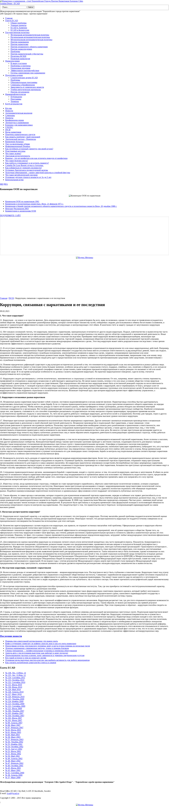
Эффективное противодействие (25, 70)
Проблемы (15, 51)
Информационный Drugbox (17, 146)
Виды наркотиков (13, 132)
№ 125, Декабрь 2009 (14, 699)
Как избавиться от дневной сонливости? (23, 168)
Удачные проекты (18, 25)
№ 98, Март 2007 (12, 725)
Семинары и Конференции (23, 85)
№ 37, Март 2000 (12, 777)
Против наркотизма (19, 44)
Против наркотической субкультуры (27, 54)
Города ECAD (11, 20)
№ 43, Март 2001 (12, 770)
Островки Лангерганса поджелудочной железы (26, 170)
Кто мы (8, 108)
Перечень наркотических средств (20, 134)
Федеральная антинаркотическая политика (30, 35)
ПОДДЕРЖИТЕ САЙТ (10, 215)
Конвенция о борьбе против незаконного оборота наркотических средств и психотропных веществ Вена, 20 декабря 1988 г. (61, 206)
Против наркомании (20, 42)
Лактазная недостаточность (17, 156)
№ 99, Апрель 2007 (13, 723)
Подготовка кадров (14, 75)
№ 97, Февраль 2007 (14, 727)
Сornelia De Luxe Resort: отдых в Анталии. (24, 165)
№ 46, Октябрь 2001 (14, 766)
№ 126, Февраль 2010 (14, 697)
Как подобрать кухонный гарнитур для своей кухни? (29, 149)
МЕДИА (4, 184)
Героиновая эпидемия (20, 68)
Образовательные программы (24, 82)
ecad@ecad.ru (13, 793)
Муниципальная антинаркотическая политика (31, 39)
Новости (9, 111)
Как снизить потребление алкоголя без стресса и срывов (30, 662)
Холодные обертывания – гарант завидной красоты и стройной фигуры (37, 172)
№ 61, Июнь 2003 (13, 732)
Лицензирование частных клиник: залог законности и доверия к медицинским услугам (44, 655)
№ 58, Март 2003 (12, 737)
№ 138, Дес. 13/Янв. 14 (15, 673)
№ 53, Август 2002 (13, 749)
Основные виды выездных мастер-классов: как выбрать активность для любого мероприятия (47, 660)
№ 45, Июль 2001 (13, 768)
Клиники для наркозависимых (19, 125)
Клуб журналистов (13, 104)
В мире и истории (19, 63)
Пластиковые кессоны (15, 151)
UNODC (9, 127)
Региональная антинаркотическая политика (30, 37)
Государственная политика (17, 32)
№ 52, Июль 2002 (13, 751)
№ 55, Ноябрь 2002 (13, 744)
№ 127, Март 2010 (13, 694)
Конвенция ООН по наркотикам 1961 (22, 201)
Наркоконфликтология (15, 94)
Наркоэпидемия (12, 61)
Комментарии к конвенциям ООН (20, 211)
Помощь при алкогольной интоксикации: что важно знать (31, 641)
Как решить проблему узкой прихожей (22, 137)
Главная (8, 18)
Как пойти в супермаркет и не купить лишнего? (27, 163)
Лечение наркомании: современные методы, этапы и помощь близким (37, 648)
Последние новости (11, 636)
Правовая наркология (20, 58)
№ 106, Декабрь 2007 (14, 711)
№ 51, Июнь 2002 (13, 754)
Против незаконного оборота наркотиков (29, 47)
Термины (15, 101)
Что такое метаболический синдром (21, 175)
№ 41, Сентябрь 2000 (14, 773)
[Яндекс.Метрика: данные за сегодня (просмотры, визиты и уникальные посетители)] (84, 257)
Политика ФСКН (18, 56)
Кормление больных (14, 141)
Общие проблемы (19, 23)
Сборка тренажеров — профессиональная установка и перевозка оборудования (41, 651)
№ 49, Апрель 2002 (13, 758)
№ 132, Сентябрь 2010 (15, 682)
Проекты (9, 118)
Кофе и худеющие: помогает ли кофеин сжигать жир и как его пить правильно (40, 643)
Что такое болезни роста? (16, 161)
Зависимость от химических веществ (27, 87)
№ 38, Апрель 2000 (13, 775)
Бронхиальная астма (14, 180)
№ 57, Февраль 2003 (14, 739)
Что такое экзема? (13, 153)
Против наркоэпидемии (21, 49)
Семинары (10, 115)
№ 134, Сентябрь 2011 (15, 677)
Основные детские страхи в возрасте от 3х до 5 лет (28, 177)
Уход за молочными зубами (17, 144)
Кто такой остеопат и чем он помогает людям (25, 658)
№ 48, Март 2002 (12, 761)
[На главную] (42, 3)
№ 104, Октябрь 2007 (14, 716)
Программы (16, 99)
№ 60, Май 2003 (12, 735)
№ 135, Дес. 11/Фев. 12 (15, 675)
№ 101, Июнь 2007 (13, 720)
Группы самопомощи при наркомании (28, 73)
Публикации (16, 97)
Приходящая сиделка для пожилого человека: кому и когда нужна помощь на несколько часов (47, 646)
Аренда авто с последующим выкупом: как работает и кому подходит (36, 653)
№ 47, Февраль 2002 (14, 763)
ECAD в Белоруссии (20, 30)
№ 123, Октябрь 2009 (14, 704)
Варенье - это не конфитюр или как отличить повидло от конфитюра (36, 158)
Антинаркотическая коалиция (18, 113)
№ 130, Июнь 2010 (13, 687)
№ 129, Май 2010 (13, 689)
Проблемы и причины (21, 66)
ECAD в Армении (19, 28)
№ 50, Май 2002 (12, 756)
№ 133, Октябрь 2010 (14, 680)
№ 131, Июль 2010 (13, 685)
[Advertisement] (80, 235)
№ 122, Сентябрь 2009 (15, 706)
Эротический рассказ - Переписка (20, 139)
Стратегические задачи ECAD (24, 78)
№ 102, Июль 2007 (13, 718)
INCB (7, 130)
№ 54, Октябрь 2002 (14, 746)
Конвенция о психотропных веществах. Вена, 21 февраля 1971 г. (34, 204)
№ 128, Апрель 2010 (14, 692)
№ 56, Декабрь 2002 (14, 742)
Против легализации (20, 92)
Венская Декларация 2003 (17, 208)
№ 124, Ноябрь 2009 (14, 701)
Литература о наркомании (17, 122)
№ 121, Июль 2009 (13, 708)
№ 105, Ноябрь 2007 (14, 713)
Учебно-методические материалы (26, 89)
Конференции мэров (14, 120)
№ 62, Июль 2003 (13, 730)
